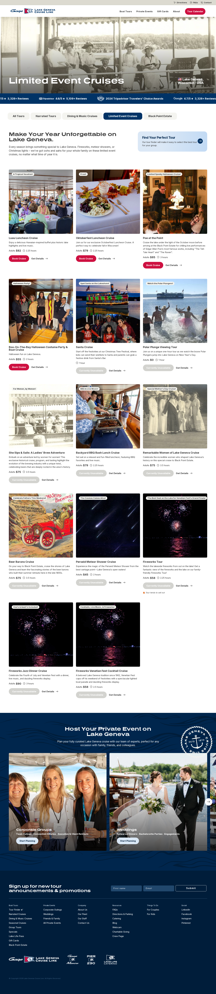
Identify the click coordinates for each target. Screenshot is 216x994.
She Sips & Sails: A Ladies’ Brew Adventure (37, 452)
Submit (191, 888)
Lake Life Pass (16, 936)
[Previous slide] (7, 801)
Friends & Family (51, 918)
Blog (114, 923)
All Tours (18, 116)
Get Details (37, 258)
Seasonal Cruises (17, 923)
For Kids (151, 914)
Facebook (186, 914)
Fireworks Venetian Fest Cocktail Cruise (102, 671)
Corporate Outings (52, 910)
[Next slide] (208, 801)
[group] (58, 802)
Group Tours (15, 927)
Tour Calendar (195, 11)
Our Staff (82, 918)
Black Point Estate (160, 116)
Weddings (48, 914)
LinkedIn (185, 910)
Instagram (186, 918)
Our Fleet (82, 914)
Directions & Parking (122, 914)
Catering (116, 918)
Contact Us (83, 923)
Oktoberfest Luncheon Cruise (95, 238)
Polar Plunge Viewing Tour (160, 347)
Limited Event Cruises (123, 116)
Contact (208, 3)
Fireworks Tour (153, 562)
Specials (13, 932)
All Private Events (52, 923)
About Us (82, 910)
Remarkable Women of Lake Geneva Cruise (171, 452)
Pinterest (186, 923)
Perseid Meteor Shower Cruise (96, 562)
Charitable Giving (120, 932)
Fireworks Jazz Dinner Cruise (28, 671)
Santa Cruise (84, 347)
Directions (182, 3)
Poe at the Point (153, 238)
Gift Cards (163, 11)
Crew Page (118, 936)
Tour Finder (14, 910)
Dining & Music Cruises (82, 116)
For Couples (153, 910)
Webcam (117, 927)
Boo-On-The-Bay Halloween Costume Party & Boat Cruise (38, 348)
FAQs (195, 3)
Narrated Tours (46, 116)
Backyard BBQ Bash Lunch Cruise (97, 452)
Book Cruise (19, 258)
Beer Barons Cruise (21, 562)
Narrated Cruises (17, 914)
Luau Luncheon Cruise (23, 238)
